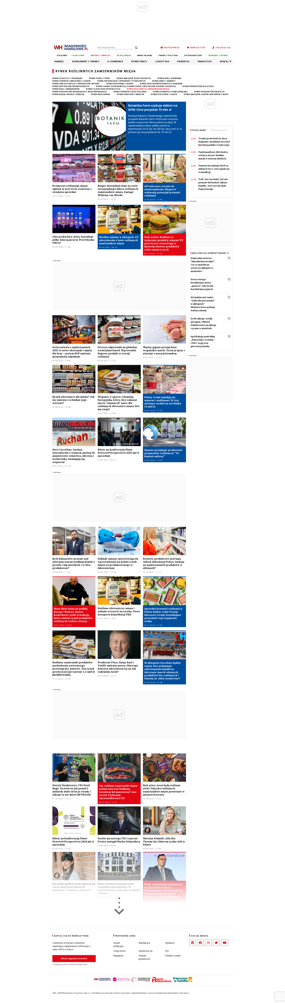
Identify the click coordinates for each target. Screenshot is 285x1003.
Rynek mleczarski (100, 94)
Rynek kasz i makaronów (66, 89)
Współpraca (144, 942)
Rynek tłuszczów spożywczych (103, 89)
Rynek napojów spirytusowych (134, 78)
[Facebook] (200, 942)
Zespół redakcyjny (118, 944)
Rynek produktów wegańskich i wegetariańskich (79, 91)
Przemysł (183, 61)
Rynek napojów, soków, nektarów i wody (206, 94)
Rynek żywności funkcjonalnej (170, 91)
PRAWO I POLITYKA (168, 55)
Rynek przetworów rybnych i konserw (161, 83)
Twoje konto (119, 950)
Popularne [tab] (199, 130)
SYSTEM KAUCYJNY (193, 55)
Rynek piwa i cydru (99, 78)
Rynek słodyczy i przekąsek (67, 78)
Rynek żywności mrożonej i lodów (71, 81)
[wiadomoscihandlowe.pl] (71, 47)
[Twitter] (216, 942)
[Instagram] (208, 942)
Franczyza (205, 61)
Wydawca (169, 942)
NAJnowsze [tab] (220, 130)
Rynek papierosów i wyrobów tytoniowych (121, 81)
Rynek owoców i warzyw (130, 94)
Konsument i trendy (85, 61)
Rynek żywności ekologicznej (130, 91)
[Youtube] (224, 942)
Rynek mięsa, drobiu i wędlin (68, 94)
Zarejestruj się (145, 950)
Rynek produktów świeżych (209, 91)
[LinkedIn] (192, 942)
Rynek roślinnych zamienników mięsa (148, 89)
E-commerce (115, 61)
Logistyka (162, 61)
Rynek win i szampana (169, 78)
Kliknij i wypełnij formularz (74, 958)
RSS (167, 950)
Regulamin (118, 955)
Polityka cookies (173, 955)
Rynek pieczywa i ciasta (164, 94)
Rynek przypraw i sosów (119, 83)
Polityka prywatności (144, 957)
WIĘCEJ (224, 61)
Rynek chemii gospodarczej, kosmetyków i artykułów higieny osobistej (136, 86)
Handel (59, 61)
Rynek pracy (139, 61)
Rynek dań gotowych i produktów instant (76, 83)
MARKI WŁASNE (144, 55)
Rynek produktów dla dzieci (198, 86)
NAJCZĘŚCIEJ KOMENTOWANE (209, 253)
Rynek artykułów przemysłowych (71, 86)
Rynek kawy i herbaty (164, 81)
